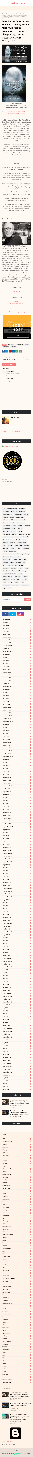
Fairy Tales (6, 531)
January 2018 (17, 920)
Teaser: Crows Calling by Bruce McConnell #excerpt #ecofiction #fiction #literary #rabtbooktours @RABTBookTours (19, 1102)
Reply (8, 378)
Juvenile (12, 542)
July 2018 (17, 903)
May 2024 (17, 698)
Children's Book (14, 520)
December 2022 (17, 748)
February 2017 (17, 952)
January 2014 (17, 1060)
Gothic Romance (7, 537)
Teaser (21, 568)
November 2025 (17, 646)
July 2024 (17, 692)
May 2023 (17, 733)
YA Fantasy (18, 576)
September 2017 (17, 932)
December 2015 (17, 993)
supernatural (6, 585)
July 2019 (17, 868)
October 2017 (17, 929)
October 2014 (17, 1034)
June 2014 (17, 1046)
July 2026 (17, 622)
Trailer (14, 571)
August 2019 (17, 865)
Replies (10, 381)
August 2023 (17, 724)
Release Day (22, 559)
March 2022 (17, 774)
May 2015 (17, 1014)
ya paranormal (7, 588)
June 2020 (17, 835)
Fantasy (13, 531)
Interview (5, 542)
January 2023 (17, 745)
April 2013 (17, 1087)
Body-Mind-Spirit (7, 514)
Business (5, 517)
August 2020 (17, 830)
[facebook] (5, 614)
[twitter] (12, 614)
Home (3, 14)
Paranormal (12, 551)
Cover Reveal (6, 525)
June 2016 (17, 976)
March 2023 (17, 739)
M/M (4, 545)
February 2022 (17, 777)
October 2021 (17, 789)
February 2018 (17, 917)
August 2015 (17, 1005)
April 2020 (17, 841)
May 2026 (17, 628)
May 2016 (17, 978)
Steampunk (6, 568)
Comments (8, 481)
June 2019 (17, 870)
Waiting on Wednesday (9, 573)
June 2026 (17, 625)
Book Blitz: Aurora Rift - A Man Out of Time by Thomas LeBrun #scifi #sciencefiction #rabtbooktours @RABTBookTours (20, 1113)
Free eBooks (6, 534)
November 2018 (17, 891)
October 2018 (17, 894)
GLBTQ (14, 534)
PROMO (5, 551)
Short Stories (19, 565)
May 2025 (17, 663)
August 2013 (17, 1075)
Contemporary (20, 523)
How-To (18, 539)
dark (18, 579)
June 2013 (17, 1081)
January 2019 (17, 885)
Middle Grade (18, 545)
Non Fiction (26, 548)
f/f (22, 579)
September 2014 (17, 1037)
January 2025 (17, 675)
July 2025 (17, 657)
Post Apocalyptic (7, 556)
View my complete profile (17, 419)
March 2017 (17, 949)
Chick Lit (5, 520)
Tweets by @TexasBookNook (11, 431)
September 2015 (17, 1002)
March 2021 (17, 809)
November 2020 (17, 821)
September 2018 (17, 897)
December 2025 (17, 643)
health (4, 582)
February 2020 (17, 847)
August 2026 (17, 619)
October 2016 (17, 964)
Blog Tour (10, 344)
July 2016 (17, 973)
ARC (4, 508)
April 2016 (17, 981)
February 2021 (17, 812)
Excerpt (20, 528)
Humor (25, 539)
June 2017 (17, 941)
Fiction (20, 531)
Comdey (5, 523)
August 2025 (17, 654)
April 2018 (17, 911)
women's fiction (24, 585)
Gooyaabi (16, 1454)
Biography (14, 511)
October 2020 (17, 824)
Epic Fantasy (6, 528)
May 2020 (17, 838)
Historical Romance (8, 539)
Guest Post (17, 537)
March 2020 (17, 844)
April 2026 (17, 631)
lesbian (17, 582)
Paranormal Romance (9, 554)
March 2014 (17, 1054)
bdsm (13, 579)
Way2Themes (18, 1453)
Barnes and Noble (16, 304)
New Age (13, 548)
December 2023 (17, 713)
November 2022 (17, 751)
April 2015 (17, 1016)
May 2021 (17, 803)
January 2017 (17, 955)
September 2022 (17, 757)
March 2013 (17, 1089)
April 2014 (17, 1051)
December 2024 (17, 678)
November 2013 (17, 1066)
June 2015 (17, 1011)
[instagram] (20, 614)
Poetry (27, 554)
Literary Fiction (21, 542)
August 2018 (17, 900)
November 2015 (17, 996)
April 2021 (17, 806)
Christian (23, 520)
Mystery (26, 545)
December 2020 (17, 818)
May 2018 (17, 908)
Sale (24, 562)
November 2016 (17, 961)
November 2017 (17, 926)
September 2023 (17, 722)
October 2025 (17, 649)
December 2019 (17, 853)
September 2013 (17, 1072)
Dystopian (27, 525)
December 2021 (17, 783)
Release (15, 559)
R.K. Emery (5, 41)
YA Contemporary (7, 576)
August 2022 (17, 759)
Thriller (27, 568)
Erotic (13, 528)
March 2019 (17, 879)
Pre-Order (17, 556)
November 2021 (17, 786)
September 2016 (17, 967)
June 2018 (17, 905)
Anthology (22, 508)
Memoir (10, 545)
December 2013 (17, 1063)
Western (20, 573)
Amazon (17, 302)
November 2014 (17, 1031)
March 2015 (17, 1019)
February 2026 (17, 637)
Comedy (12, 523)
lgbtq (22, 582)
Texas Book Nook (16, 3)
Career (12, 517)
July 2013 (17, 1078)
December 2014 (17, 1028)
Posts (6, 479)
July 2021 (17, 797)
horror (10, 582)
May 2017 (17, 943)
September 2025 (17, 651)
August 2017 (17, 935)
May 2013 (17, 1084)
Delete (12, 378)
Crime (27, 344)
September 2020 (17, 827)
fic (26, 579)
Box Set (26, 514)
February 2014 (17, 1057)
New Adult (5, 548)
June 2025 (17, 660)
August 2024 (17, 689)
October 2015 (17, 999)
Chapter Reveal (20, 517)
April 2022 (17, 771)
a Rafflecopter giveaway (16, 312)
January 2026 (17, 640)
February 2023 (17, 742)
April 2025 (17, 666)
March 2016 (17, 984)
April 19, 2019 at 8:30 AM (13, 373)
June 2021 (17, 800)
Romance (8, 14)
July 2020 (17, 832)
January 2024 (17, 710)
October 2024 (17, 684)
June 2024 (17, 695)
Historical (25, 537)
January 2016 (17, 990)
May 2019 (17, 873)
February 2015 (17, 1022)
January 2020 (17, 850)
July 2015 (17, 1008)
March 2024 (17, 704)
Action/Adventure (12, 508)
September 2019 (17, 862)
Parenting (20, 554)
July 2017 (17, 938)
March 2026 (17, 634)
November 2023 (17, 716)
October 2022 (17, 754)
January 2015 (17, 1025)
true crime (15, 585)
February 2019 (17, 882)
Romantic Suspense (15, 562)
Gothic (28, 534)
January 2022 (17, 780)
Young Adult (6, 579)
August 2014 (17, 1040)
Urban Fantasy (22, 571)
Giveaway (6, 346)
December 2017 (17, 923)
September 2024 (17, 686)
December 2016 (17, 958)
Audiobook (6, 511)
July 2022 (17, 762)
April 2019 (17, 876)
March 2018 (17, 914)
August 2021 (17, 795)
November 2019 (17, 856)
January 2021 (17, 815)
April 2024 (17, 701)
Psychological (6, 559)
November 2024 (17, 681)
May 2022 (17, 768)
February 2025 (17, 672)
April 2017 (17, 946)
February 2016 (17, 987)
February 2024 (17, 707)
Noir (19, 548)
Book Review (19, 344)
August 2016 (17, 970)
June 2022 (17, 765)
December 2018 (17, 888)
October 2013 (17, 1069)
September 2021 (17, 792)
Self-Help (10, 565)
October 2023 (17, 719)
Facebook (16, 291)
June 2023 (17, 730)
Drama (20, 525)
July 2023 (17, 727)
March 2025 (17, 669)
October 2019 (17, 859)
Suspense (13, 568)
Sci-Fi (4, 565)
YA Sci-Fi (25, 576)
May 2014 (17, 1049)
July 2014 (17, 1043)
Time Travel (6, 571)
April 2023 (17, 736)
